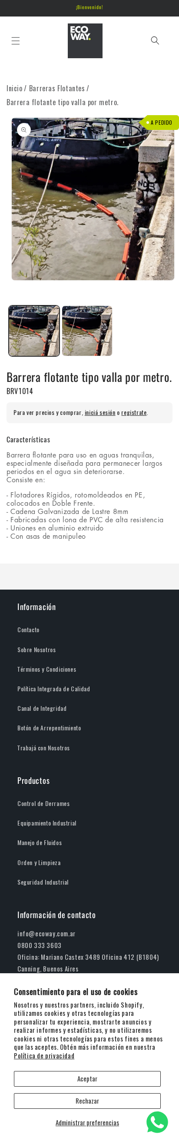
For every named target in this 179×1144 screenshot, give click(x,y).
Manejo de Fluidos (39, 843)
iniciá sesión (100, 412)
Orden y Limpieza (39, 863)
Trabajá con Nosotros (43, 748)
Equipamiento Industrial (46, 823)
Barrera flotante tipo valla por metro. (63, 102)
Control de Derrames (43, 803)
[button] (15, 40)
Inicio (15, 88)
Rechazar (87, 1101)
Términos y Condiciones (46, 669)
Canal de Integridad (41, 708)
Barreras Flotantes (57, 88)
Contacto (28, 630)
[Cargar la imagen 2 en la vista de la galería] (87, 330)
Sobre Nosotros (36, 650)
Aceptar (87, 1078)
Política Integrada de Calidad (53, 689)
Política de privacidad (44, 1055)
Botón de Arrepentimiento (49, 728)
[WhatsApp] (157, 1122)
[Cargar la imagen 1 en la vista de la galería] (34, 330)
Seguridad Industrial (43, 882)
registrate (133, 412)
